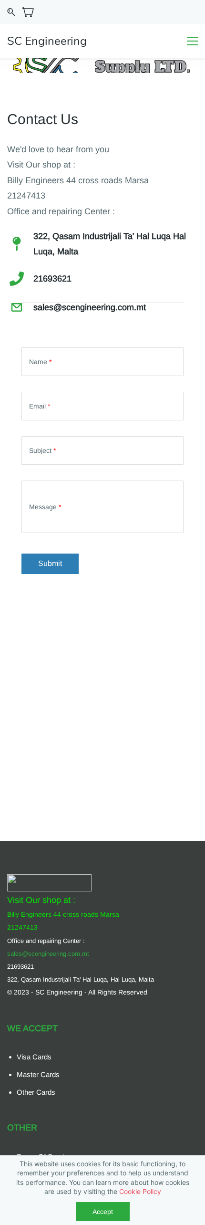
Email (39, 406)
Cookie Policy (140, 1191)
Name (40, 361)
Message (45, 506)
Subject (42, 450)
